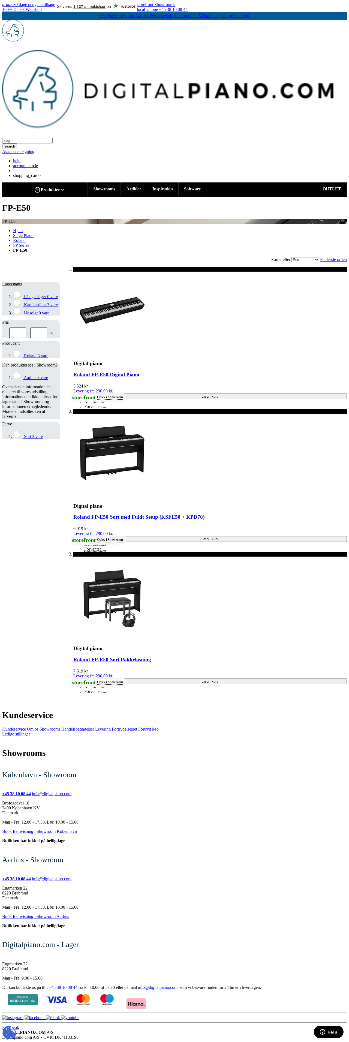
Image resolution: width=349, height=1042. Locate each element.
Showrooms (104, 189)
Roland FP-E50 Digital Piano (106, 374)
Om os (32, 729)
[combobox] (27, 140)
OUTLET (332, 189)
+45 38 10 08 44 (63, 987)
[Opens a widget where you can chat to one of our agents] (329, 1032)
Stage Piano (23, 235)
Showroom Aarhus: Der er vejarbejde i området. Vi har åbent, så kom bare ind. (174, 15)
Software (192, 189)
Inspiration (162, 189)
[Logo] (13, 40)
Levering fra (93, 391)
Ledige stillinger (16, 734)
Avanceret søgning (18, 151)
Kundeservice (14, 729)
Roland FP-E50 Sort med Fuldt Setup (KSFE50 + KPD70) (138, 517)
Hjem (18, 230)
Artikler (133, 189)
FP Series (21, 245)
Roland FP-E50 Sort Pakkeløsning (112, 659)
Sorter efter (280, 259)
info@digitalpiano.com (51, 793)
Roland (19, 240)
